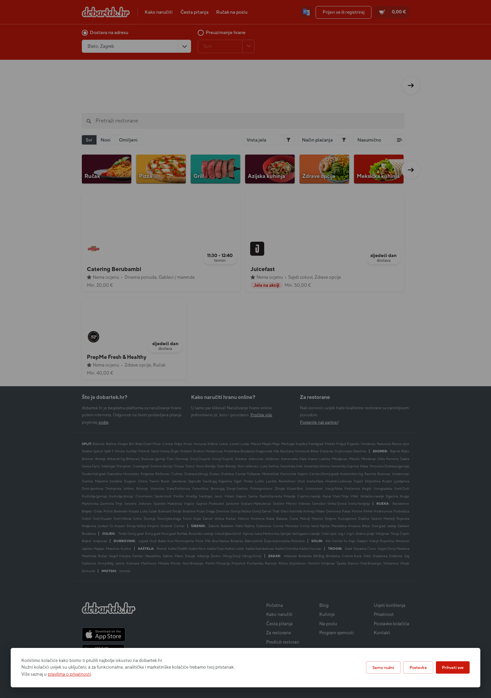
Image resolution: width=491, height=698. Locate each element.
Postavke (418, 667)
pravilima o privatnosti (69, 674)
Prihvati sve (453, 667)
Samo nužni (383, 667)
